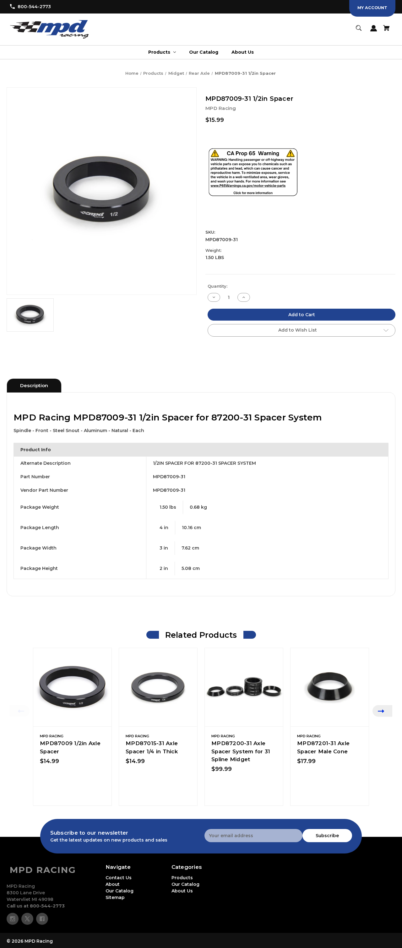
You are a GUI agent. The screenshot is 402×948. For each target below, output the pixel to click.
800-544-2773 (34, 6)
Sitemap (115, 897)
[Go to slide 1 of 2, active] (216, 808)
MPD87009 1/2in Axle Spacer (70, 747)
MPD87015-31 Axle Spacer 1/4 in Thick (152, 747)
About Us (182, 891)
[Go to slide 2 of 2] (225, 808)
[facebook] (42, 918)
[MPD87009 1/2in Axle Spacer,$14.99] (72, 687)
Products (182, 877)
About (113, 884)
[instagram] (12, 918)
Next (382, 711)
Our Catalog (119, 891)
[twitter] (27, 918)
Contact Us (119, 877)
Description (34, 385)
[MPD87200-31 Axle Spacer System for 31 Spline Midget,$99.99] (244, 687)
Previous (20, 711)
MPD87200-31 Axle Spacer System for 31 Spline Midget (240, 751)
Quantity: (217, 286)
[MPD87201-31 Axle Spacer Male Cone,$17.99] (330, 687)
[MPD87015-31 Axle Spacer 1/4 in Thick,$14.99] (158, 687)
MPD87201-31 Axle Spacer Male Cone (323, 747)
